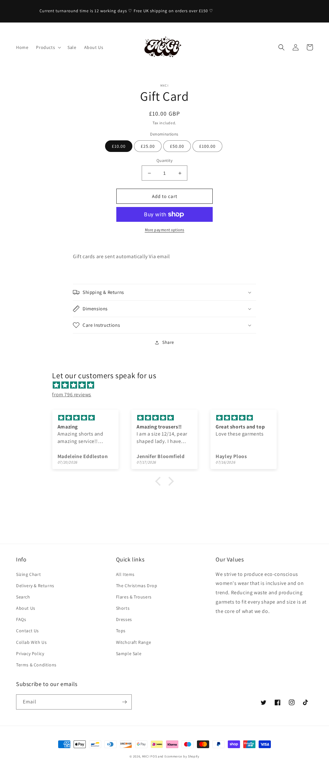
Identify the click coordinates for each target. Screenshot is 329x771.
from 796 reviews (71, 394)
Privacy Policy (30, 653)
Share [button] (168, 342)
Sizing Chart (28, 574)
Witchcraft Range (133, 642)
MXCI (146, 756)
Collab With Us (31, 642)
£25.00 (148, 146)
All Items (125, 574)
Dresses (124, 619)
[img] (167, 385)
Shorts (123, 608)
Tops (121, 631)
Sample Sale (129, 653)
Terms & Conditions (36, 665)
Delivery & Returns (35, 585)
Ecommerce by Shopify (182, 756)
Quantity (164, 160)
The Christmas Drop (136, 585)
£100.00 (207, 146)
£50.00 (177, 146)
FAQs (21, 619)
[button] (48, 47)
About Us (25, 608)
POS (153, 756)
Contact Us (27, 631)
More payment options (164, 229)
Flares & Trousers (134, 597)
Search (23, 597)
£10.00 (119, 146)
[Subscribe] (124, 702)
